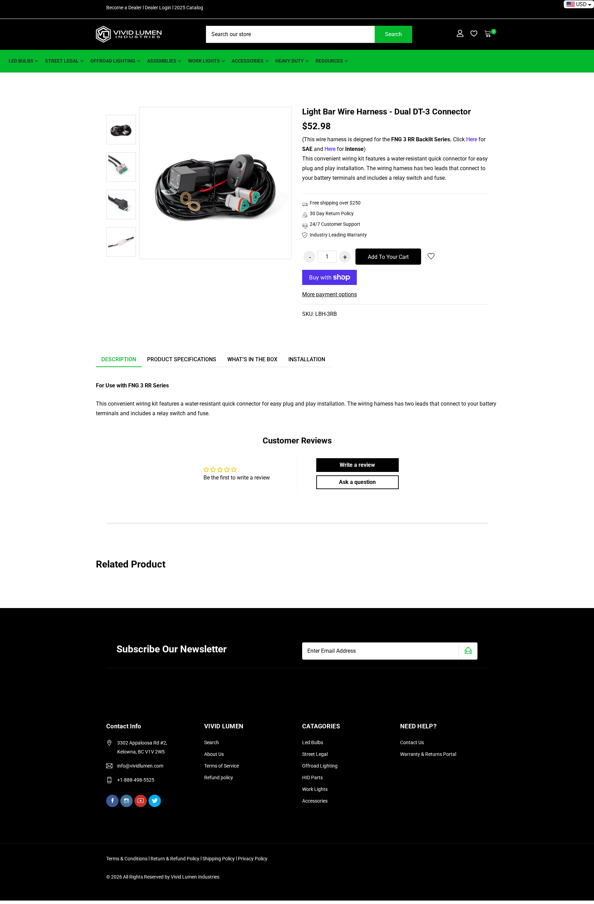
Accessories (248, 61)
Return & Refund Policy (175, 858)
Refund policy (218, 777)
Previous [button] (121, 100)
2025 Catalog (188, 7)
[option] (121, 129)
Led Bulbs (312, 742)
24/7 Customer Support (335, 224)
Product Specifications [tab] (181, 359)
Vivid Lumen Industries (195, 877)
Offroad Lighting (112, 61)
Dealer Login (158, 7)
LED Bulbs (21, 61)
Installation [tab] (306, 359)
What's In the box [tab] (252, 359)
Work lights (204, 61)
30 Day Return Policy (332, 213)
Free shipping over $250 (335, 203)
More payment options (329, 294)
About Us (214, 754)
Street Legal (315, 754)
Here (471, 139)
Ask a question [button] (357, 482)
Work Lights (315, 789)
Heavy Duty (289, 61)
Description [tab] (118, 359)
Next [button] (121, 264)
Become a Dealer (124, 7)
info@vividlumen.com (140, 766)
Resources (329, 61)
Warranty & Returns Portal (428, 754)
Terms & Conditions (126, 858)
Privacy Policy (252, 858)
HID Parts (312, 777)
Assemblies (161, 61)
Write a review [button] (357, 465)
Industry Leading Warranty (338, 235)
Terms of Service (221, 766)
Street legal (62, 61)
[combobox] (309, 34)
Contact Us (412, 742)
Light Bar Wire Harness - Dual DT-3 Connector (386, 112)
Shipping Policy (219, 858)
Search (393, 34)
